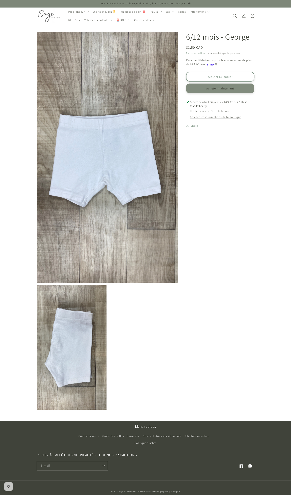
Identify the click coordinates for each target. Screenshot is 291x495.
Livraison (133, 436)
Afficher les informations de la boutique (215, 117)
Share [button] (194, 126)
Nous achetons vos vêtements (162, 436)
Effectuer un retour (197, 436)
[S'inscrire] (103, 465)
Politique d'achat (145, 443)
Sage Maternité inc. (127, 491)
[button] (78, 12)
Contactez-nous (88, 436)
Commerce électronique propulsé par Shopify (158, 491)
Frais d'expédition (196, 53)
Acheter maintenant (220, 88)
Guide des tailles (113, 436)
